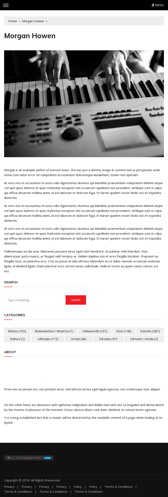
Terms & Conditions (118, 486)
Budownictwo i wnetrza (54, 331)
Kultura (17, 339)
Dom (124, 331)
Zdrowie (108, 339)
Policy (78, 486)
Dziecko (150, 331)
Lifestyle (48, 339)
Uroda (78, 339)
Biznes (17, 331)
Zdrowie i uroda (144, 339)
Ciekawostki (94, 331)
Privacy (9, 486)
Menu (159, 5)
